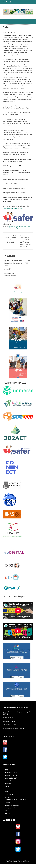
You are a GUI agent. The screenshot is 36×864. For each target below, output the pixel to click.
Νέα (6, 810)
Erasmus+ (8, 783)
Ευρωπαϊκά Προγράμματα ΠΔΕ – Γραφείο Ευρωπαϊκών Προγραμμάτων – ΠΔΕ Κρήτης (17, 263)
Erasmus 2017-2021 (26, 226)
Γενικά (7, 797)
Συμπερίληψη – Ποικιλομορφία (13, 228)
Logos (6, 791)
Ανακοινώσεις (9, 794)
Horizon (7, 786)
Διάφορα (7, 802)
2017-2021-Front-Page (14, 226)
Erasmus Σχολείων (10, 781)
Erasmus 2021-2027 (11, 778)
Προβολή (7, 813)
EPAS (6, 770)
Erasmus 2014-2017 (11, 772)
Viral (19, 861)
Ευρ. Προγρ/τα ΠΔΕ (10, 808)
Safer (4, 228)
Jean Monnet (9, 789)
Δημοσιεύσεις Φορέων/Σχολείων (15, 800)
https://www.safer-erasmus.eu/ (12, 208)
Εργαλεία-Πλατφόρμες (12, 805)
